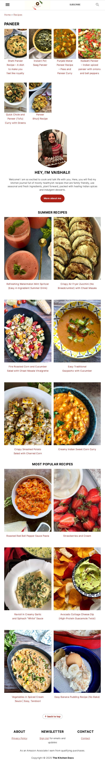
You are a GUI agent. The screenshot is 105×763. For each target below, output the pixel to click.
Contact (85, 738)
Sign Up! (44, 738)
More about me (52, 198)
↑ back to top (53, 716)
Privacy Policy (19, 738)
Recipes (17, 14)
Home (7, 14)
